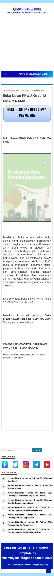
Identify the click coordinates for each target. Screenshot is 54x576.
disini (29, 302)
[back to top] (48, 570)
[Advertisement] (27, 43)
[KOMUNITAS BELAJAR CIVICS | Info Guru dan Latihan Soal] (27, 9)
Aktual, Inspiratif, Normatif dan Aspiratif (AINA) (27, 565)
